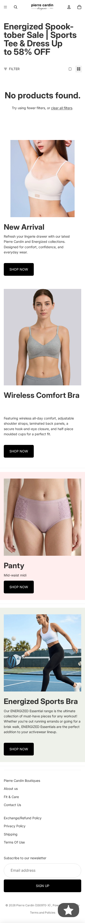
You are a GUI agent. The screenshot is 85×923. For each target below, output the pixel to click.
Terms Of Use (14, 842)
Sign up (42, 886)
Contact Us (12, 805)
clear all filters (61, 108)
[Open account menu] (69, 7)
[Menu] (5, 7)
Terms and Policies (42, 912)
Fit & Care (11, 797)
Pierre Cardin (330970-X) (33, 905)
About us (11, 789)
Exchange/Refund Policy (23, 818)
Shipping (10, 834)
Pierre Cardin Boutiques (22, 781)
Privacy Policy (15, 826)
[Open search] (15, 7)
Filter (14, 69)
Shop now (18, 269)
